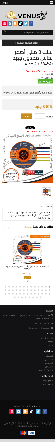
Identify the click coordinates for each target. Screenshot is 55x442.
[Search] (4, 32)
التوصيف (49, 206)
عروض (5, 2)
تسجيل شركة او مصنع (45, 370)
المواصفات (40, 206)
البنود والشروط (48, 380)
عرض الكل (28, 227)
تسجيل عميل (48, 363)
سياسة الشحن (48, 384)
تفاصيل (27, 278)
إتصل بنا (50, 345)
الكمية (49, 116)
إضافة (26, 116)
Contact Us (45, 328)
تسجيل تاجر (49, 356)
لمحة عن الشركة (47, 338)
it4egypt (36, 406)
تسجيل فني (49, 359)
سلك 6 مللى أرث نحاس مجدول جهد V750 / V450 (27, 267)
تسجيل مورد (49, 366)
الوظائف (50, 341)
